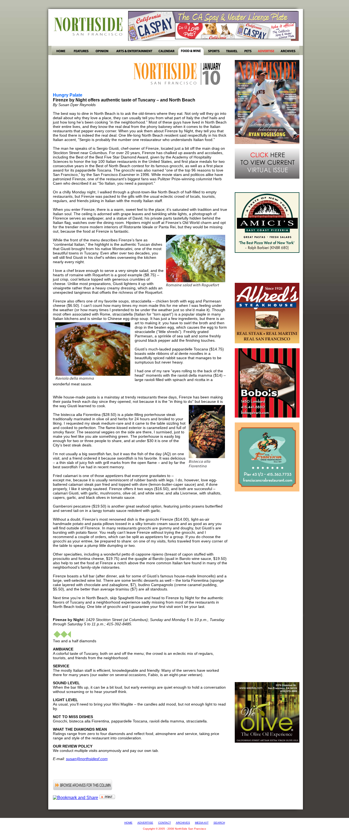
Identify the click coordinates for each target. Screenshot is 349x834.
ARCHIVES (183, 822)
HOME (128, 822)
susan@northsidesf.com (87, 759)
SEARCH (219, 822)
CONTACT (164, 822)
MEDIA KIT (202, 822)
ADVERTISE (145, 822)
